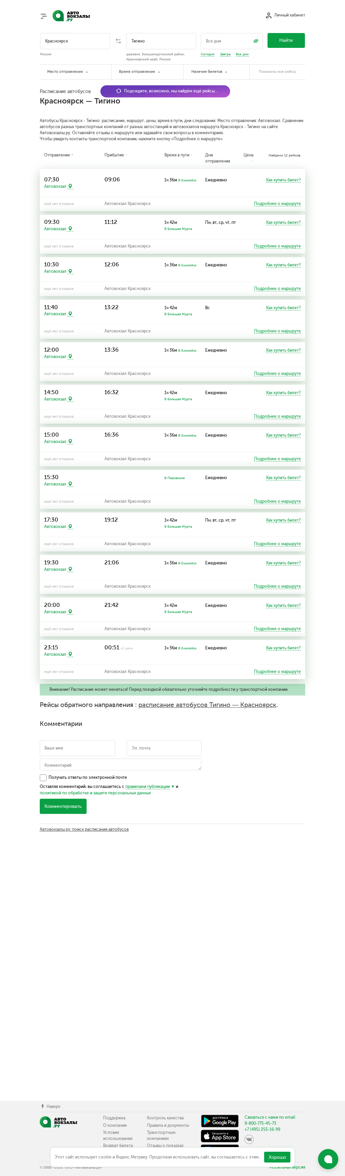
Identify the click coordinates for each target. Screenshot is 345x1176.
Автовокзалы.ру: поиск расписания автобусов (84, 829)
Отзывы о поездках (165, 1145)
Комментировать (63, 806)
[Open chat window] (328, 1159)
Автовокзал (55, 186)
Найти (286, 40)
